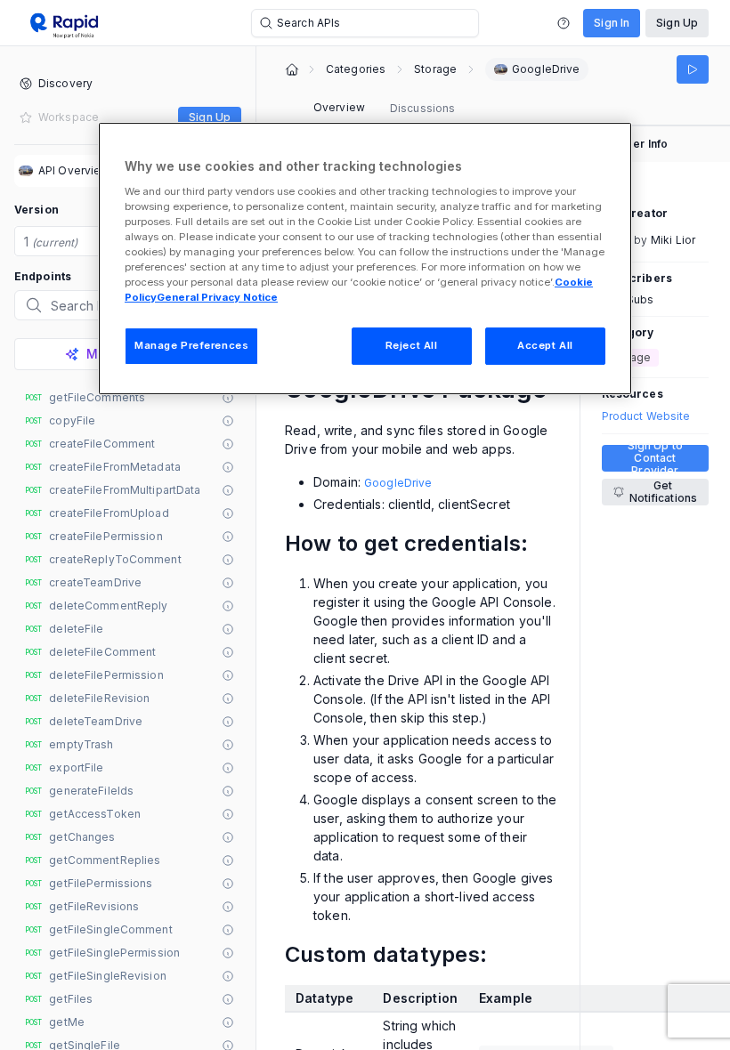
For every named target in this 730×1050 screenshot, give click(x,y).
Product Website (646, 416)
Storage (435, 69)
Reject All (411, 345)
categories (355, 69)
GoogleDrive (398, 482)
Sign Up (677, 22)
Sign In (611, 22)
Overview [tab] (339, 107)
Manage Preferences (191, 345)
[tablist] (384, 109)
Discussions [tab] (422, 108)
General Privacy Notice (217, 297)
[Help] (563, 23)
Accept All (545, 345)
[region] (365, 258)
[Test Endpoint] (693, 69)
